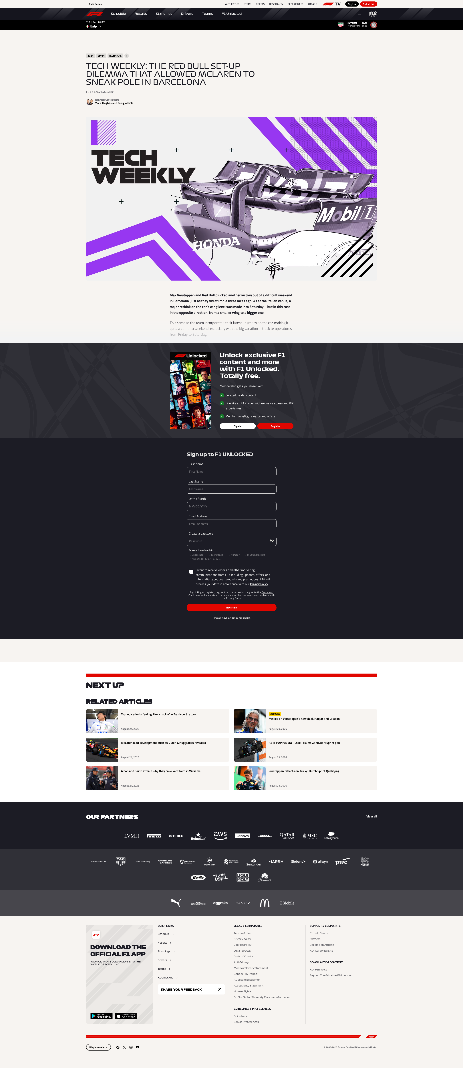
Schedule (118, 13)
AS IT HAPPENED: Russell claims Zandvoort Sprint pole (305, 743)
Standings (164, 13)
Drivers (187, 13)
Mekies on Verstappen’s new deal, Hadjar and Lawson (304, 718)
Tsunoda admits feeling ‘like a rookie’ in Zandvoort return (158, 714)
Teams (207, 13)
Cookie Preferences (246, 1022)
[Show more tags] (126, 55)
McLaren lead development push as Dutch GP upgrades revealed (163, 743)
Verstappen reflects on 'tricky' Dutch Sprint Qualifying (304, 771)
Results (141, 13)
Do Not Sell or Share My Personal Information (262, 997)
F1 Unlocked (232, 13)
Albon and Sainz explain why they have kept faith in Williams (160, 771)
